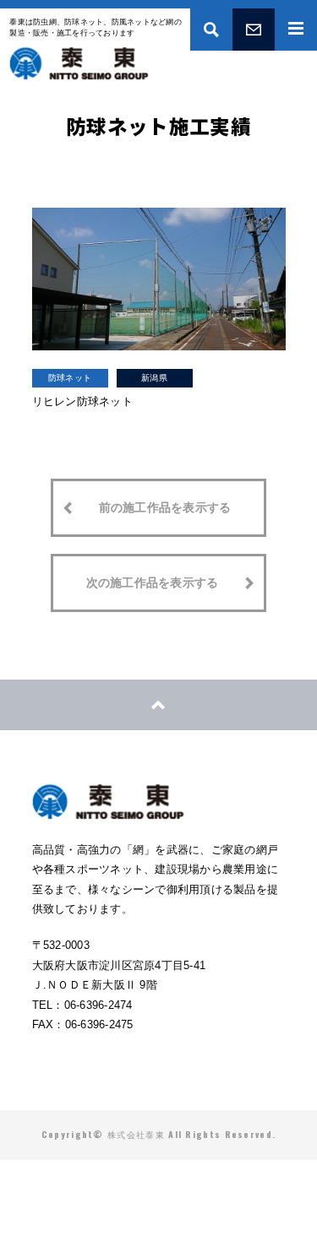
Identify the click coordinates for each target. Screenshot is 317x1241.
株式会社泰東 (79, 63)
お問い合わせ (253, 29)
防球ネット (69, 377)
